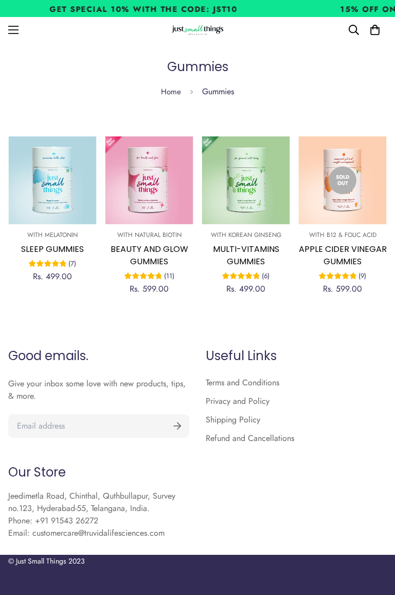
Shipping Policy (233, 420)
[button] (375, 30)
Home (171, 91)
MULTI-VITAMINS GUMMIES (246, 255)
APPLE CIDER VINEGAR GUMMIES (343, 255)
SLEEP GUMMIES (52, 249)
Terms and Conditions (242, 382)
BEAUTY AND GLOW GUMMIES (149, 255)
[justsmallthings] (198, 30)
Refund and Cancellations (250, 438)
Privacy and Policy (238, 401)
